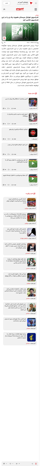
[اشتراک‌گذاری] (32, 464)
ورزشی (36, 15)
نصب (6, 3)
